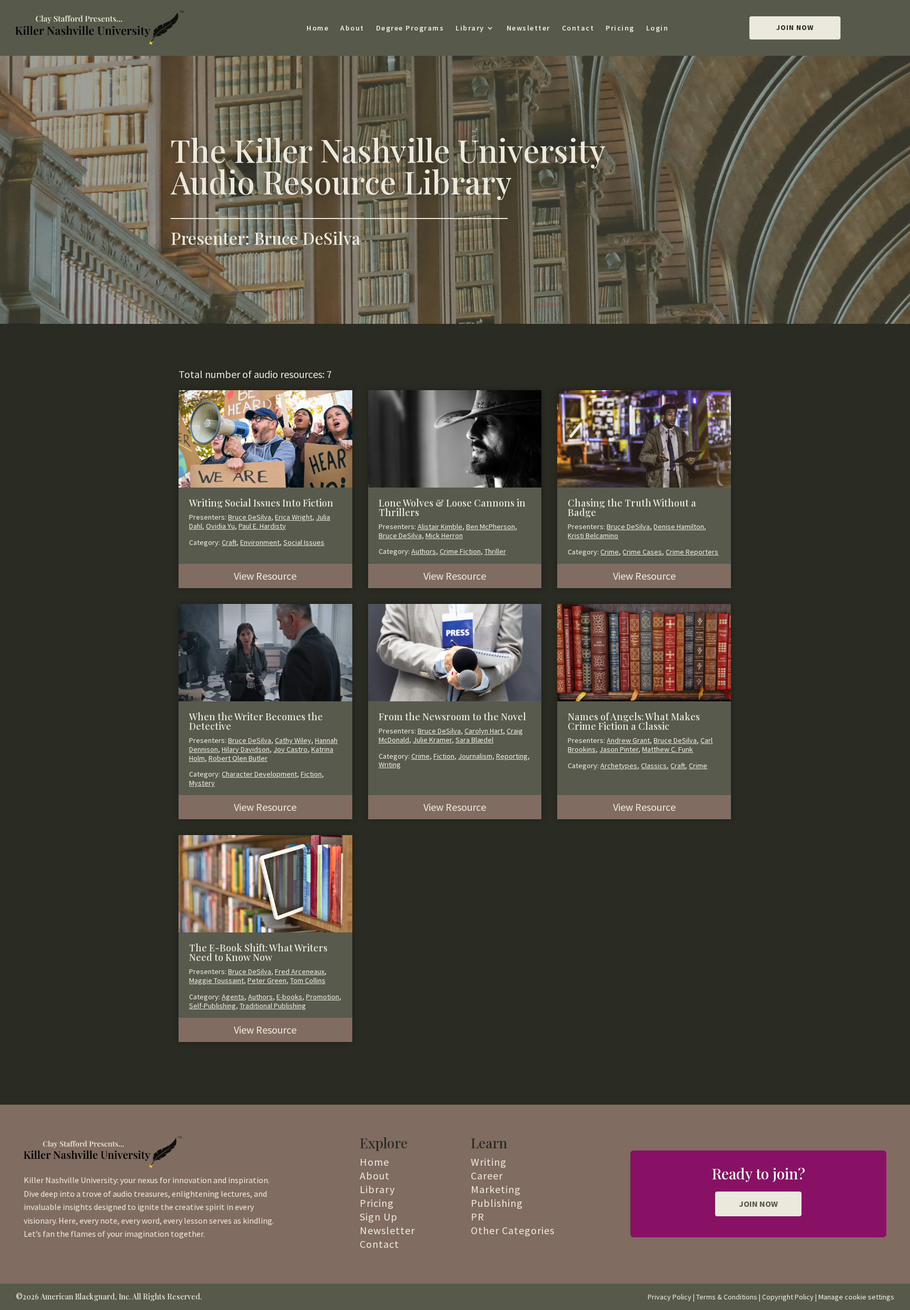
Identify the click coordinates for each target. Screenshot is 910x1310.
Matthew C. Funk (667, 749)
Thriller (495, 551)
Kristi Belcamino (593, 535)
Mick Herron (444, 535)
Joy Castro (290, 749)
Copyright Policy (788, 1297)
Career (487, 1175)
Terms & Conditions (726, 1297)
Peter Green (267, 980)
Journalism (475, 756)
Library (470, 28)
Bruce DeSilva (249, 517)
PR (477, 1216)
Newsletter (528, 28)
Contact (578, 28)
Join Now (795, 27)
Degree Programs (410, 28)
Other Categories (513, 1230)
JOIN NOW (758, 1203)
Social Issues (303, 542)
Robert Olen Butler (238, 758)
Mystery (202, 783)
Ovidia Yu (220, 526)
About (352, 28)
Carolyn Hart (483, 731)
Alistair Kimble (440, 526)
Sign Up (379, 1216)
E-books (289, 996)
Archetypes (618, 765)
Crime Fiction (460, 551)
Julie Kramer (432, 740)
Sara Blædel (474, 740)
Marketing (496, 1189)
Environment (260, 542)
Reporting (512, 756)
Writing (390, 764)
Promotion (322, 996)
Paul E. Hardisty (262, 526)
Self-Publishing (212, 1005)
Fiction (311, 774)
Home (317, 28)
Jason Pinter (618, 749)
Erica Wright (293, 517)
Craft (229, 542)
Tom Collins (307, 980)
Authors (423, 551)
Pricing (620, 28)
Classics (654, 765)
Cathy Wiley (293, 740)
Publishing (497, 1202)
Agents (233, 996)
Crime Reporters (692, 552)
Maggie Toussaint (216, 980)
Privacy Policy (669, 1297)
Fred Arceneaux (299, 971)
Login (657, 28)
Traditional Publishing (273, 1005)
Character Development (259, 774)
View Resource (265, 575)
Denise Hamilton (679, 526)
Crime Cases (642, 552)
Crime (609, 552)
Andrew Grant (628, 740)
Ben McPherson (490, 526)
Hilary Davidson (246, 749)
